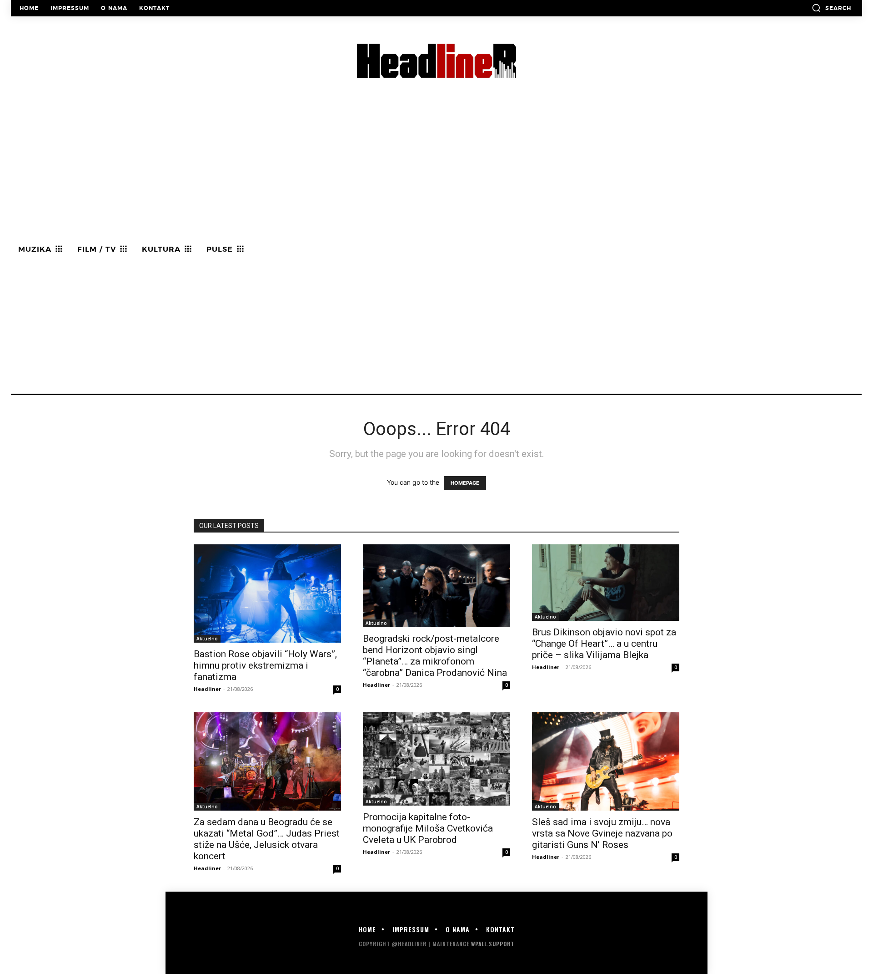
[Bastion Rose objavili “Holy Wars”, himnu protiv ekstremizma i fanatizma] (267, 593)
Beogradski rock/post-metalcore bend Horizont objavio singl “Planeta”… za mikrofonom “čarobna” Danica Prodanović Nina (435, 655)
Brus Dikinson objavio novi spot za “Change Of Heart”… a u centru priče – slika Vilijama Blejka (604, 643)
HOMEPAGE (465, 483)
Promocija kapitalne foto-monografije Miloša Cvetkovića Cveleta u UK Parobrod (428, 828)
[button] (831, 7)
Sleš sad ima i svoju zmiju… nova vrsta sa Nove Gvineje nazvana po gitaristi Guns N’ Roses (602, 833)
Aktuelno (207, 638)
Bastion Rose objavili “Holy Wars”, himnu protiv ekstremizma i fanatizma (265, 665)
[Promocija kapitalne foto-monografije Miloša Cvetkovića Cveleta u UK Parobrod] (436, 759)
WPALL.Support (492, 944)
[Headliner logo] (436, 61)
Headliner (207, 688)
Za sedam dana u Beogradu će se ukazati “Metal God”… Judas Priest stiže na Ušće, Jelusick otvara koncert (267, 839)
